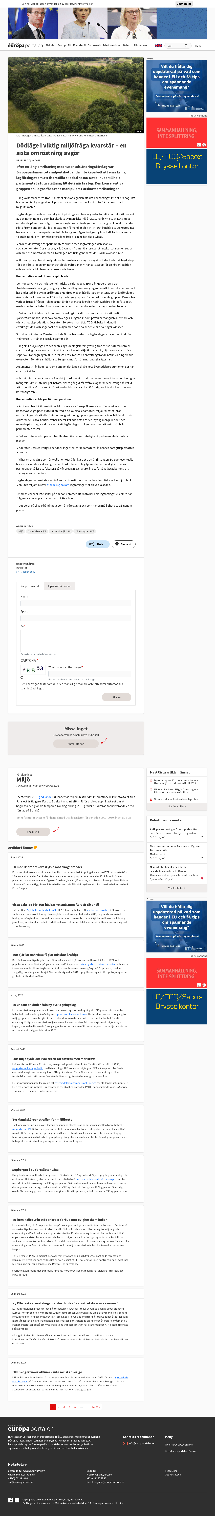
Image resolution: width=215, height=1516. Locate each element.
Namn (24, 596)
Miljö (20, 531)
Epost (24, 611)
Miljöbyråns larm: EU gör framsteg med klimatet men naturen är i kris (176, 791)
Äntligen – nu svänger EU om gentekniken (174, 829)
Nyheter (50, 45)
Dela (100, 544)
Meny (198, 46)
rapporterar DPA (21, 1129)
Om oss (192, 1451)
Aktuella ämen (185, 1444)
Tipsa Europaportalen (176, 1451)
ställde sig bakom (58, 485)
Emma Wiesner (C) (37, 531)
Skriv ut (126, 544)
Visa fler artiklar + (177, 806)
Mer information (83, 3)
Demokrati (94, 45)
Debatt (127, 45)
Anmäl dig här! (76, 743)
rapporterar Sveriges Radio (27, 1068)
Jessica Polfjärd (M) (61, 531)
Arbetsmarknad (112, 45)
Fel (22, 626)
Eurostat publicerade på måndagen (96, 1179)
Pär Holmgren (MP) (85, 531)
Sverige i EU (64, 45)
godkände (45, 797)
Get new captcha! (21, 677)
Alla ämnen (140, 45)
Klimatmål (79, 45)
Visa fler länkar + (176, 888)
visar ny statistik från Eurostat (98, 964)
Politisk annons (198, 115)
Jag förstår (184, 3)
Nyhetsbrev (171, 1444)
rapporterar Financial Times (71, 1014)
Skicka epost (27, 571)
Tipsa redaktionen (59, 586)
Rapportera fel (29, 586)
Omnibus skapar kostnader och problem (177, 799)
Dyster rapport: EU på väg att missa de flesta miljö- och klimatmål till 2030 (176, 782)
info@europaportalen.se (142, 1443)
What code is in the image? (65, 667)
